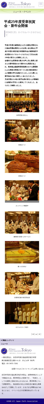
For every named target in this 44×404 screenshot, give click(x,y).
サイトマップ (28, 369)
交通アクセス (16, 369)
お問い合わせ (39, 369)
